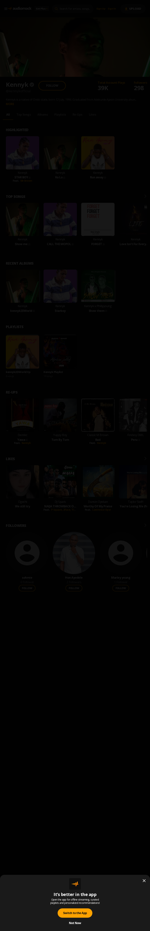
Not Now (75, 923)
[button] (75, 465)
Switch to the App (75, 913)
